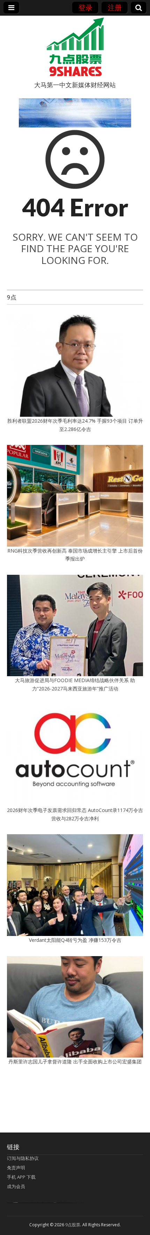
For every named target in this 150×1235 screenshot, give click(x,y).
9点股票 (72, 1225)
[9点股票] (75, 47)
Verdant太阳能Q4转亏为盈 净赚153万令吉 (75, 940)
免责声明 (16, 1167)
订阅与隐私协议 (23, 1158)
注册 (115, 7)
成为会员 (16, 1186)
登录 (85, 7)
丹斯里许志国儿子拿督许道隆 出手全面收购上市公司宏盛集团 (75, 1061)
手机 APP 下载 (21, 1177)
